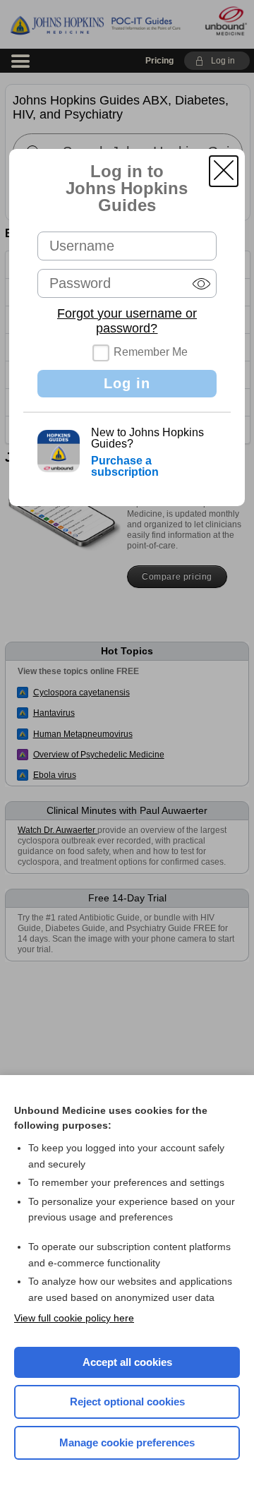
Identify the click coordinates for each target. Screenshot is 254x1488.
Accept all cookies (127, 1362)
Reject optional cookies (127, 1402)
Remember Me (151, 352)
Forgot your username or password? (127, 320)
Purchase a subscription (125, 466)
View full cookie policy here (74, 1318)
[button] (224, 171)
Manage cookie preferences (127, 1442)
